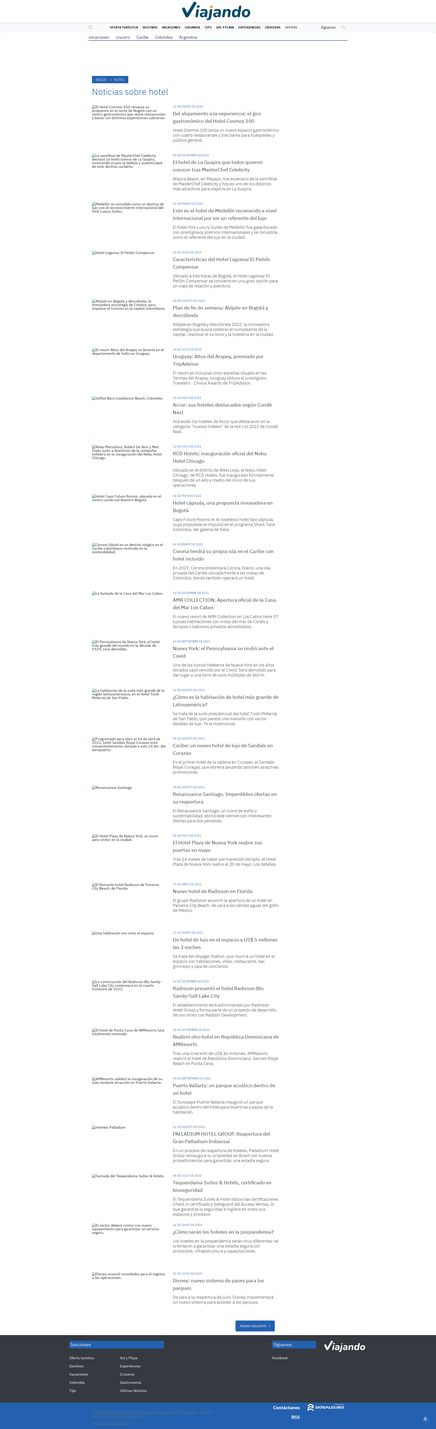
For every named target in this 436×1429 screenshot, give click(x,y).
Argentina (188, 37)
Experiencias (249, 27)
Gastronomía (130, 1382)
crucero (123, 37)
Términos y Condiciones (111, 1423)
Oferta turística (124, 27)
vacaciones (99, 37)
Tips (208, 27)
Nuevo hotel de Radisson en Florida (213, 891)
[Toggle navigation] (89, 27)
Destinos (150, 27)
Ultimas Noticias (133, 1390)
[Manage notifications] (425, 1419)
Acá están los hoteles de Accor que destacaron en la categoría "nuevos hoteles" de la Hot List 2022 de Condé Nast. (225, 426)
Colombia (192, 27)
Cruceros (272, 27)
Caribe (142, 37)
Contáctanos (286, 1407)
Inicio (101, 79)
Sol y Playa (225, 27)
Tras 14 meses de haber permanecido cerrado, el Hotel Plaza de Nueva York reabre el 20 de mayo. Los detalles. (225, 861)
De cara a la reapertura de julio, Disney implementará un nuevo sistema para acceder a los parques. (223, 1299)
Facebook (280, 1358)
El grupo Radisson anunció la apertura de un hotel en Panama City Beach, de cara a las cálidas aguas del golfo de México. (225, 905)
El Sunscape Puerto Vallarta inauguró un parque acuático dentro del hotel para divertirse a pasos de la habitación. (223, 1107)
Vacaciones (171, 27)
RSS (295, 1417)
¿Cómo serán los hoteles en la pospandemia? (223, 1231)
